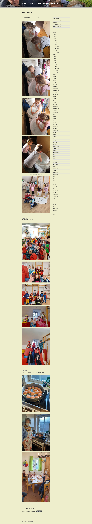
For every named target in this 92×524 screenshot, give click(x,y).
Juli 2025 (54, 54)
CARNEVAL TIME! (27, 220)
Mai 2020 (54, 158)
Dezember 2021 (55, 126)
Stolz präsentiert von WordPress (27, 521)
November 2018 (56, 192)
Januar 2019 (55, 188)
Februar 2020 (55, 164)
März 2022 (54, 122)
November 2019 (56, 170)
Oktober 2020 (55, 150)
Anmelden (54, 216)
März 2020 (55, 162)
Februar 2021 (55, 142)
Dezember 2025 (56, 46)
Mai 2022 (54, 118)
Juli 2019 (54, 176)
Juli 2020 (54, 154)
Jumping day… (55, 22)
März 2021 (54, 140)
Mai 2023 (54, 98)
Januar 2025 (55, 66)
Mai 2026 (54, 36)
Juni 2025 (54, 56)
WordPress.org (55, 222)
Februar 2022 (55, 124)
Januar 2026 (55, 44)
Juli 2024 (54, 74)
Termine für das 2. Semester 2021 (28, 511)
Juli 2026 (54, 32)
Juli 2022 (54, 114)
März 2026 (55, 40)
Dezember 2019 (55, 168)
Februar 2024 (55, 84)
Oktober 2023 (55, 92)
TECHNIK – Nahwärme (57, 26)
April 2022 (54, 120)
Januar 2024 (55, 86)
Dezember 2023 (56, 88)
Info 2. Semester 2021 (29, 508)
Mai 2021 (54, 136)
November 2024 (56, 68)
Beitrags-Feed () (56, 218)
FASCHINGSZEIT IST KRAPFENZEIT (33, 372)
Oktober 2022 (55, 110)
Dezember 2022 (56, 106)
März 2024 (55, 82)
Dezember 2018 (55, 190)
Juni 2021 (54, 134)
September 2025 (56, 52)
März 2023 (54, 102)
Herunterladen (39, 511)
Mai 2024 (54, 78)
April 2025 (54, 60)
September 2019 (56, 174)
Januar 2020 (55, 166)
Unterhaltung (55, 210)
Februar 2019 (55, 186)
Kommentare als (56, 220)
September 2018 (56, 196)
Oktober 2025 (55, 50)
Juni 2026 (54, 34)
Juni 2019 (54, 178)
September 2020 (56, 152)
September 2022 (56, 112)
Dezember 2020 (56, 146)
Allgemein (54, 204)
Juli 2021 (54, 132)
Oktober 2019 (55, 172)
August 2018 (55, 198)
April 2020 (54, 160)
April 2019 (54, 182)
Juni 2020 (54, 156)
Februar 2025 (55, 64)
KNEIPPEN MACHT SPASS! (30, 17)
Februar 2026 (55, 42)
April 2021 (54, 138)
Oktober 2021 (55, 130)
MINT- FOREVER (56, 18)
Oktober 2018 (55, 194)
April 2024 (54, 80)
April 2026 (54, 38)
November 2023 (56, 90)
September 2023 (56, 94)
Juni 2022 (54, 116)
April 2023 (54, 100)
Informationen (55, 208)
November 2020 (56, 148)
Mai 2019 (54, 180)
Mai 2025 (54, 58)
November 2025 (56, 48)
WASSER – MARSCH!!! (57, 20)
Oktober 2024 (55, 70)
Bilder (54, 206)
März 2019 (54, 184)
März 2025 (55, 62)
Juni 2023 (54, 96)
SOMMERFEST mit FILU (57, 24)
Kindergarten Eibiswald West (41, 4)
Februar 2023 (55, 104)
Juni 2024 (54, 76)
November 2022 (56, 108)
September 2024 (56, 72)
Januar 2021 (55, 144)
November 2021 (55, 128)
